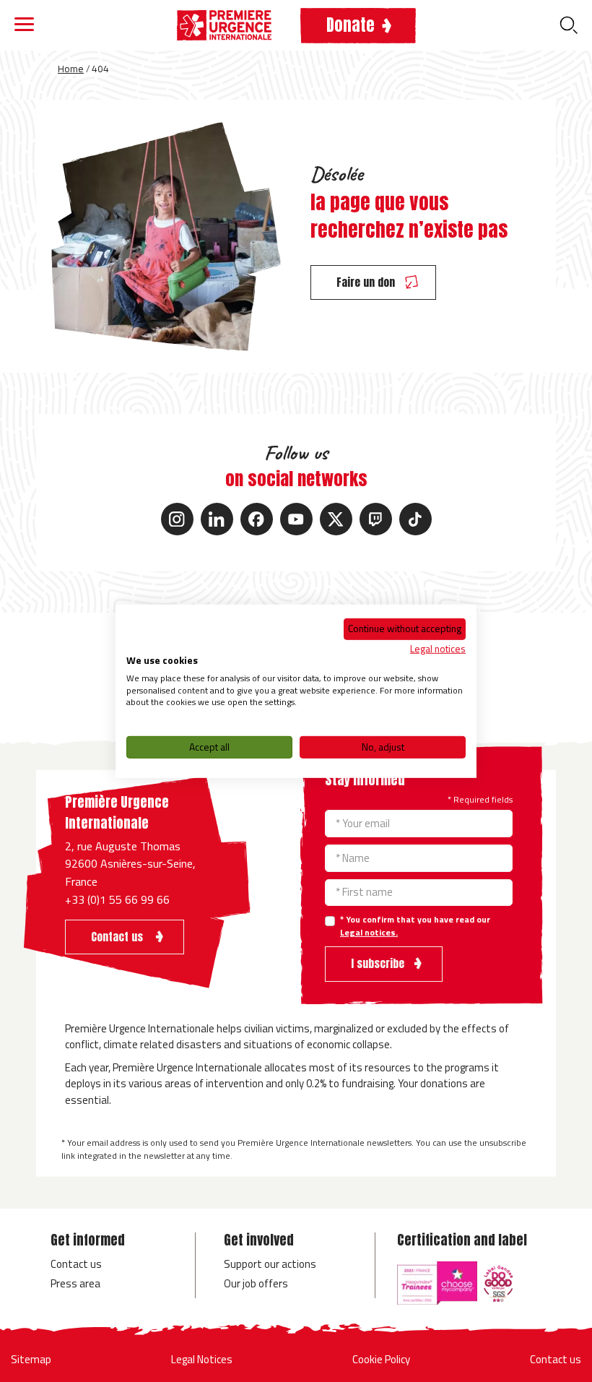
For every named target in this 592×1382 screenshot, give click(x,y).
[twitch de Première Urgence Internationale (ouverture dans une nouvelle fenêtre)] (376, 519)
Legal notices (438, 648)
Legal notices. (369, 932)
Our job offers (256, 1283)
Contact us (76, 1264)
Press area (75, 1283)
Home (71, 68)
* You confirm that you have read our (415, 926)
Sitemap (31, 1359)
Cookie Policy (381, 1359)
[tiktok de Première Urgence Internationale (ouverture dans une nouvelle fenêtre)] (415, 519)
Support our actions (270, 1264)
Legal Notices (201, 1359)
